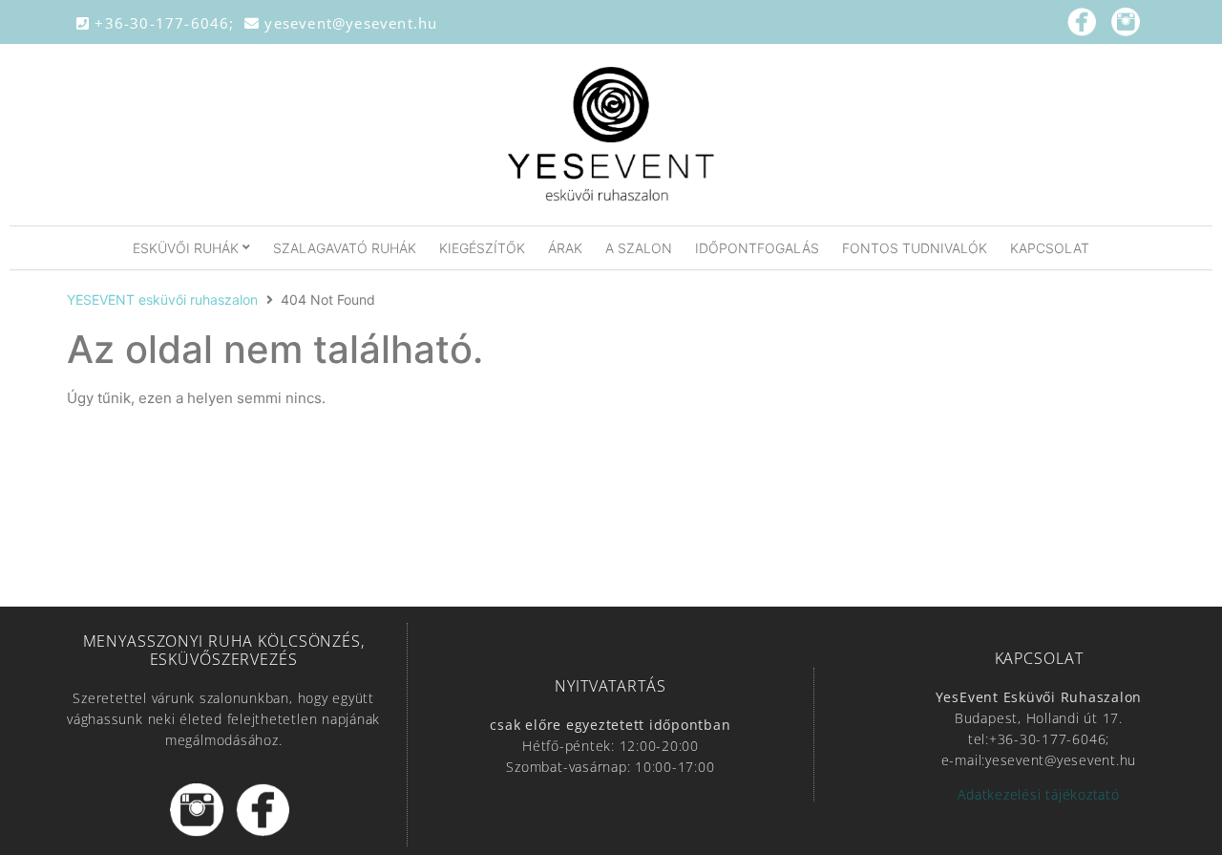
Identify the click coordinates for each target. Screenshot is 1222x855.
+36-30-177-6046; (167, 22)
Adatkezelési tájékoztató (1038, 794)
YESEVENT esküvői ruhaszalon (162, 299)
